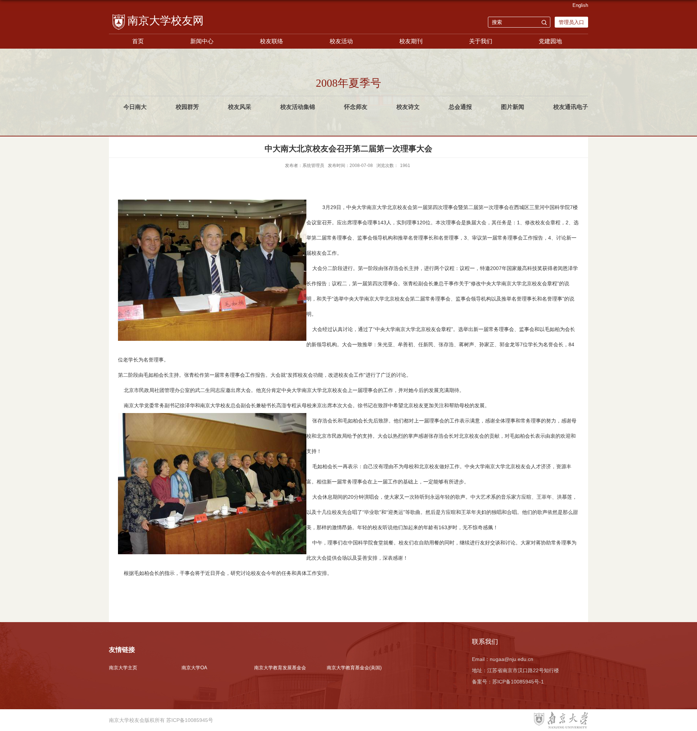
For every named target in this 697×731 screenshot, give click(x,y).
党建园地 (550, 41)
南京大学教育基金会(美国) (354, 667)
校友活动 (341, 41)
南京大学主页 (123, 667)
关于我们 (480, 41)
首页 (138, 41)
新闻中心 (201, 41)
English (580, 5)
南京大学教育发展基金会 (280, 667)
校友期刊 (411, 41)
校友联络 (271, 41)
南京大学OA (194, 667)
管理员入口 (571, 22)
